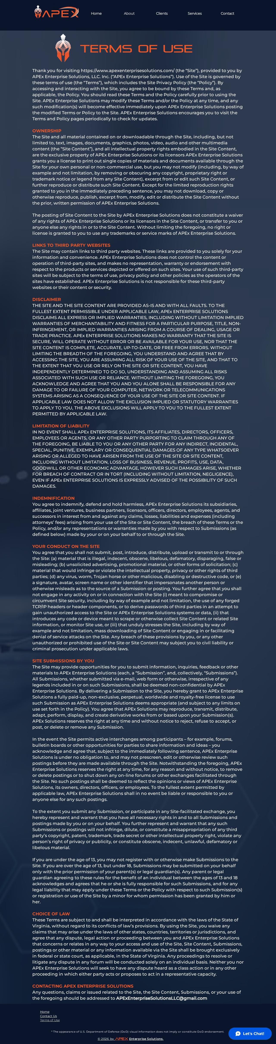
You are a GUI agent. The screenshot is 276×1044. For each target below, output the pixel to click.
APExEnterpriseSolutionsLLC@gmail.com (161, 998)
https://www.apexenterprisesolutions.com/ (127, 70)
